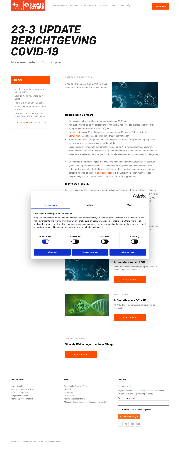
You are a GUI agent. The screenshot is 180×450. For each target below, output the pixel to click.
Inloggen (160, 6)
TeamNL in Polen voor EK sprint (29, 103)
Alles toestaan (127, 252)
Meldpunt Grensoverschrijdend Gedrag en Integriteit (85, 402)
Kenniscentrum (88, 5)
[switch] (75, 242)
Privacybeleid (145, 409)
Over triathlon (59, 5)
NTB (113, 5)
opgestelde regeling (106, 173)
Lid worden (68, 392)
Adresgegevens (124, 386)
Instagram (132, 424)
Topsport (104, 5)
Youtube (138, 424)
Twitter (126, 424)
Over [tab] (129, 205)
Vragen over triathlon (19, 396)
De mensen (69, 396)
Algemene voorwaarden (31, 441)
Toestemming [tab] (50, 205)
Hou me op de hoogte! (129, 416)
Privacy (14, 441)
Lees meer (129, 279)
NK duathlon (78, 132)
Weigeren (52, 252)
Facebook (120, 424)
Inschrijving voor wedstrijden (22, 389)
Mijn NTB (68, 389)
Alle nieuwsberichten (27, 123)
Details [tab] (90, 205)
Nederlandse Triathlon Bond (75, 386)
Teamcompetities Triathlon (22, 399)
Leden (121, 5)
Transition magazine (19, 392)
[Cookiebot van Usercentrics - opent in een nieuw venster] (134, 196)
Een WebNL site (52, 441)
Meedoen (74, 5)
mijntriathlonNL (17, 386)
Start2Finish (74, 136)
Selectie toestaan (90, 252)
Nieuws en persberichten (74, 399)
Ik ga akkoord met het (136, 409)
